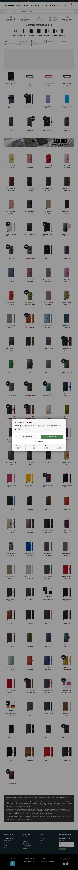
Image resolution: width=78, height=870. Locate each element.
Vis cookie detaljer (39, 441)
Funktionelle (46, 445)
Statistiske (59, 445)
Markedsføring (32, 445)
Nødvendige (19, 445)
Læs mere (17, 429)
